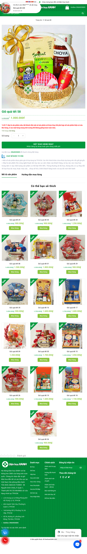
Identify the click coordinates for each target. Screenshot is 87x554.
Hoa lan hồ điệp (35, 489)
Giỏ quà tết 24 (15, 220)
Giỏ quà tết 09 (15, 351)
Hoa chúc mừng (35, 482)
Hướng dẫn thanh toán (50, 474)
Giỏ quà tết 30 (43, 220)
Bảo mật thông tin (50, 491)
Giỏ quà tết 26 (15, 395)
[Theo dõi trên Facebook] (60, 477)
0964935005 (15, 152)
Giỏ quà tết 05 (43, 351)
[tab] (9, 175)
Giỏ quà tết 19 (43, 395)
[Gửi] (82, 13)
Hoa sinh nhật (34, 478)
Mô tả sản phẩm (9, 174)
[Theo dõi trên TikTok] (66, 477)
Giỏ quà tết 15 (72, 351)
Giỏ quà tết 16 (43, 308)
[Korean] (35, 2)
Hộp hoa (32, 474)
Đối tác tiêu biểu (50, 498)
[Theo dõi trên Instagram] (63, 477)
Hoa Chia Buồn (35, 485)
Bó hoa (32, 467)
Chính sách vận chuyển (49, 480)
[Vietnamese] (27, 2)
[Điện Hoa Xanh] (43, 7)
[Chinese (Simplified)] (32, 2)
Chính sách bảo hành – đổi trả (49, 486)
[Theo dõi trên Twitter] (69, 477)
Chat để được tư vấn (14, 156)
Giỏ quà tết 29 (72, 264)
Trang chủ (39, 20)
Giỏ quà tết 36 (43, 439)
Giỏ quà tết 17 (72, 308)
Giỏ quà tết (48, 20)
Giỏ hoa (32, 470)
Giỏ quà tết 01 (43, 264)
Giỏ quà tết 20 (72, 220)
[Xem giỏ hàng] (67, 7)
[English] (29, 2)
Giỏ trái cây (33, 493)
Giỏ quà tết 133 (19, 8)
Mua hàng (15, 228)
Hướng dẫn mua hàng (32, 174)
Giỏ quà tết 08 (15, 264)
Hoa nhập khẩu (35, 496)
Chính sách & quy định (50, 468)
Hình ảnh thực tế (50, 494)
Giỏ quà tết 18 (72, 395)
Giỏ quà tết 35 (15, 308)
